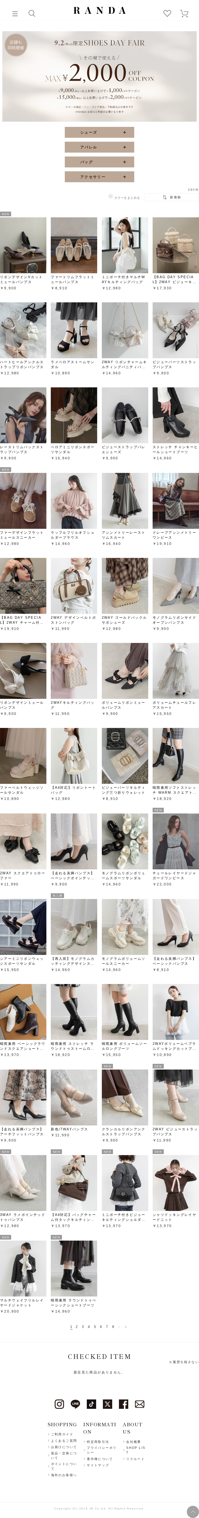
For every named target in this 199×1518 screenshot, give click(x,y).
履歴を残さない (186, 1362)
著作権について (100, 1459)
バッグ (80, 162)
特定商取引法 (98, 1442)
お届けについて (64, 1447)
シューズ (82, 132)
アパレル (82, 147)
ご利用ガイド (62, 1434)
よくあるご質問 (64, 1441)
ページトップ (193, 1512)
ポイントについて (64, 1466)
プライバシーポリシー (102, 1450)
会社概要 (133, 1442)
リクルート (135, 1459)
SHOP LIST (135, 1450)
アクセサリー (87, 177)
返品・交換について (64, 1455)
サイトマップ (98, 1465)
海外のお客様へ (64, 1475)
